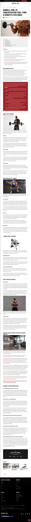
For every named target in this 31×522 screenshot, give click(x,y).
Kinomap (2, 496)
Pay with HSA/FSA (3, 497)
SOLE (6, 356)
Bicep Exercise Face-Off (7, 40)
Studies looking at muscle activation (7, 170)
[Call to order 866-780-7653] (25, 3)
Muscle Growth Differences (7, 44)
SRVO (1, 486)
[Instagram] (25, 514)
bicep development (8, 232)
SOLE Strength (7, 103)
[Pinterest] (27, 514)
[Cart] (29, 3)
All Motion (21, 456)
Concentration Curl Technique (8, 42)
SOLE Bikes (6, 95)
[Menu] (2, 3)
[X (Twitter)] (23, 514)
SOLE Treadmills (7, 88)
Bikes (17, 456)
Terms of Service (18, 498)
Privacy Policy (22, 505)
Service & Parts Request (18, 488)
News (5, 7)
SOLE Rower (6, 106)
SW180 (23, 438)
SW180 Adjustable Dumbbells (17, 365)
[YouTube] (29, 514)
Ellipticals (14, 456)
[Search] (27, 3)
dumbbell (16, 201)
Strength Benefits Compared (8, 43)
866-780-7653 (19, 494)
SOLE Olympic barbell (6, 62)
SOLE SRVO (6, 99)
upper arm (12, 214)
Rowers (1, 488)
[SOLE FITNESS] (15, 3)
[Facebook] (21, 514)
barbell (17, 137)
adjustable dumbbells (13, 62)
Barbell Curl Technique (7, 41)
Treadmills (10, 456)
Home (3, 7)
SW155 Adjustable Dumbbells (13, 370)
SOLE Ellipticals (7, 92)
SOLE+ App (5, 376)
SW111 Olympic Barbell (6, 358)
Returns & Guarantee (18, 486)
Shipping (17, 485)
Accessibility (17, 500)
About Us (2, 499)
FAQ (16, 483)
